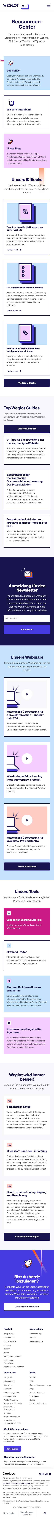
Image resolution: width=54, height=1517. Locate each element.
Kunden (7, 1349)
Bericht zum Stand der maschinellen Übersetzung (13, 1406)
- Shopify (7, 1345)
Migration (7, 1413)
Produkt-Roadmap (37, 1392)
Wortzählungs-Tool (11, 1392)
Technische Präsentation (9, 1361)
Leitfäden (7, 1389)
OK (45, 1513)
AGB (31, 1381)
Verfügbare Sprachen (12, 1356)
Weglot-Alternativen (12, 1417)
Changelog (34, 1396)
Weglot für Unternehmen (14, 1367)
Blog (31, 1389)
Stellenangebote (36, 1341)
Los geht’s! (8, 1377)
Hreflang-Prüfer (10, 1396)
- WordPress (9, 1337)
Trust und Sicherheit (38, 1404)
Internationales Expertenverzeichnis (12, 1422)
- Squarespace (10, 1341)
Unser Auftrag (35, 1334)
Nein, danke (9, 1513)
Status (32, 1400)
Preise (6, 1353)
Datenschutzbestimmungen (41, 1385)
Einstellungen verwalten (27, 1513)
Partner (33, 1337)
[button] (24, 6)
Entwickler (8, 1385)
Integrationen (9, 1334)
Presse (32, 1377)
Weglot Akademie (11, 1400)
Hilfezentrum (9, 1381)
